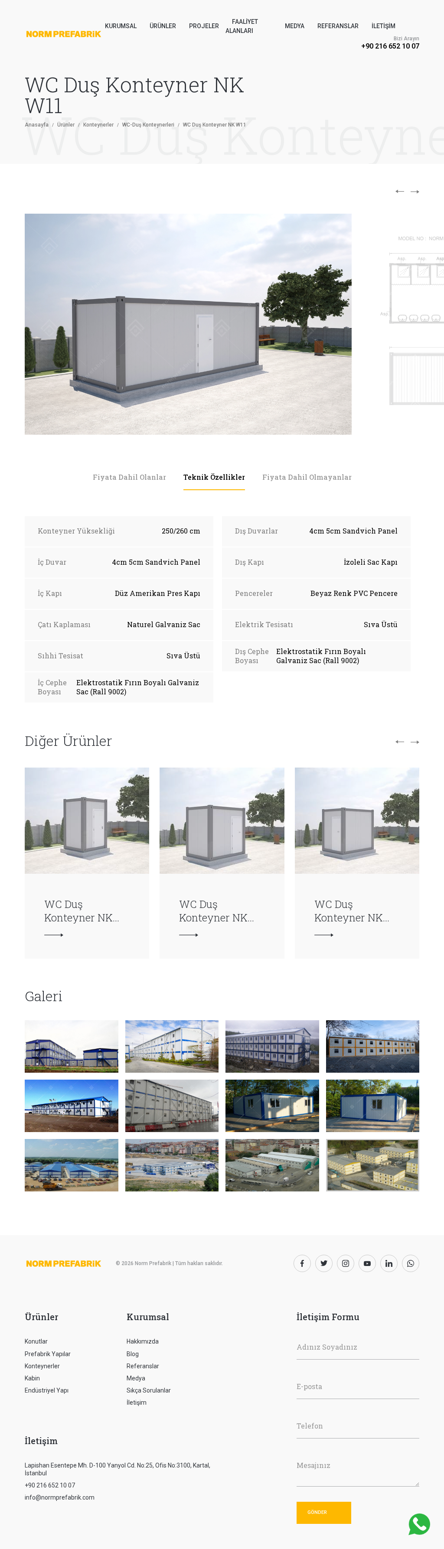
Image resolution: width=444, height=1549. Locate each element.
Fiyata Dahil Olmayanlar (307, 477)
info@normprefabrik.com (60, 1497)
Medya (294, 26)
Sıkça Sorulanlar (149, 1390)
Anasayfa (37, 125)
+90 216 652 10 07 (390, 46)
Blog (133, 1353)
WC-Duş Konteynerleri (148, 125)
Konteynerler (98, 125)
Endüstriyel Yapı (47, 1390)
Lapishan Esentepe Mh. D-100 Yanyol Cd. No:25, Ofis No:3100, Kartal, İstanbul (117, 1469)
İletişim (383, 26)
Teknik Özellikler (214, 477)
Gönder (317, 1512)
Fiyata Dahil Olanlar (129, 477)
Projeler (204, 26)
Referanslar (338, 26)
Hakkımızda (143, 1341)
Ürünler (66, 125)
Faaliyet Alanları (241, 26)
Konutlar (36, 1341)
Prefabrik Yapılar (48, 1353)
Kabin (32, 1378)
